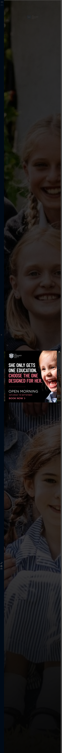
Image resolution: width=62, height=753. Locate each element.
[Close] (59, 352)
